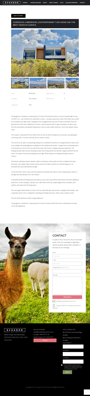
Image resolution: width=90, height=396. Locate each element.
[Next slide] (76, 53)
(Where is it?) (64, 267)
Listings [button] (25, 2)
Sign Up (67, 372)
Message (54, 275)
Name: (54, 252)
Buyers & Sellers (36, 2)
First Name (66, 350)
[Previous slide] (13, 53)
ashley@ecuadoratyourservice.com (66, 301)
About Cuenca (53, 2)
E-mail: (54, 260)
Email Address (67, 343)
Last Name (66, 358)
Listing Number (60, 267)
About (45, 2)
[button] (20, 83)
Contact (82, 2)
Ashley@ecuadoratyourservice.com (43, 332)
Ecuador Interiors (71, 2)
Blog (61, 2)
